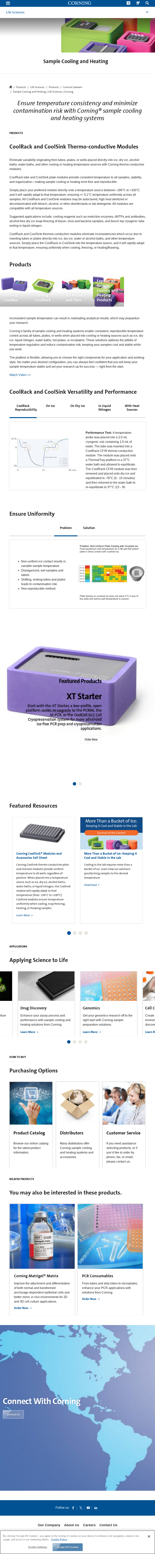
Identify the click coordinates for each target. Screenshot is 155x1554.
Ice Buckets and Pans (75, 297)
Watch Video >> (20, 375)
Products (54, 87)
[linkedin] (96, 1508)
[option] (43, 870)
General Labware (72, 87)
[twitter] (81, 1508)
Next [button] (138, 866)
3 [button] (80, 933)
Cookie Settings (37, 1547)
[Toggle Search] (147, 3)
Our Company (49, 1525)
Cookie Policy (59, 1539)
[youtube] (88, 1508)
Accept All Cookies (68, 1547)
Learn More (28, 1032)
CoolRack (16, 177)
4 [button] (86, 933)
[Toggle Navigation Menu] (8, 3)
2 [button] (75, 933)
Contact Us (13, 1414)
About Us (71, 1525)
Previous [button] (17, 866)
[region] (77, 1542)
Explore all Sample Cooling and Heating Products (107, 290)
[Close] (149, 1536)
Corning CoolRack (43, 297)
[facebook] (73, 1508)
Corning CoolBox (11, 297)
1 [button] (69, 933)
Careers (89, 1525)
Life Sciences (15, 12)
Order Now (78, 739)
